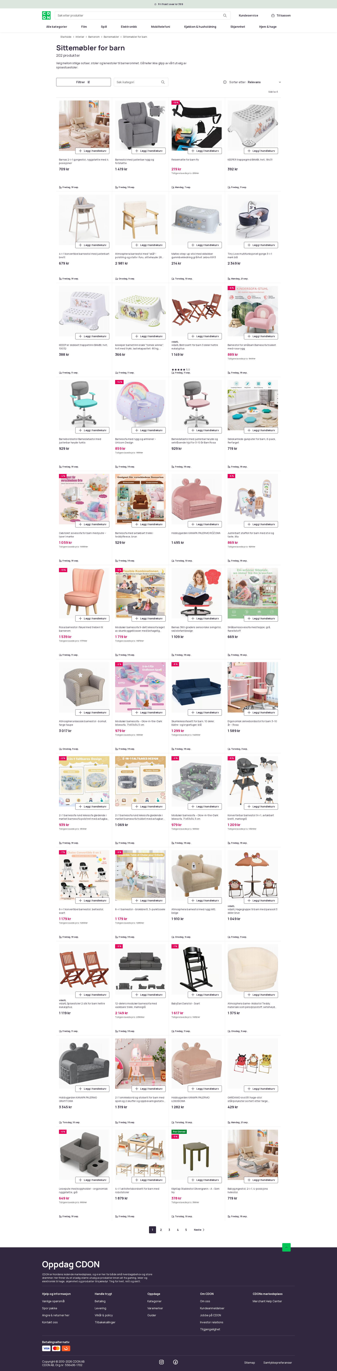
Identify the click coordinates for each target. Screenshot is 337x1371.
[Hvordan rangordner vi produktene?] (225, 82)
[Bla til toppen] (286, 1247)
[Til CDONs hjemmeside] (46, 15)
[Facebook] (175, 1362)
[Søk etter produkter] (225, 15)
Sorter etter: (237, 82)
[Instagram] (161, 1362)
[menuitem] (56, 26)
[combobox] (142, 15)
